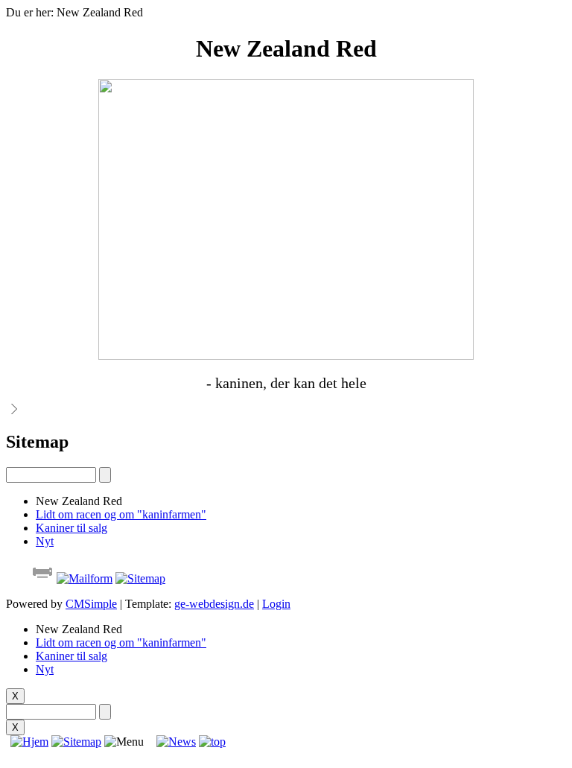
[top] (212, 741)
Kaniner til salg (71, 527)
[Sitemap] (76, 741)
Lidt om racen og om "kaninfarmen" (121, 514)
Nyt (45, 541)
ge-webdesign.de (214, 603)
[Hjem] (27, 741)
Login (276, 603)
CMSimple (91, 603)
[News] (176, 741)
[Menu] (124, 742)
